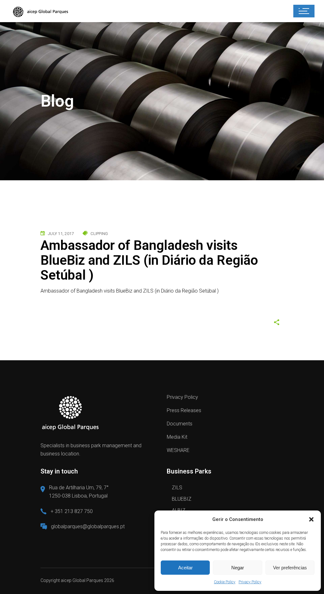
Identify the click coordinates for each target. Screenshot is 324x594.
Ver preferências (290, 567)
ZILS (177, 488)
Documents (179, 424)
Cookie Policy (224, 582)
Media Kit (177, 437)
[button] (311, 519)
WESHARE (178, 450)
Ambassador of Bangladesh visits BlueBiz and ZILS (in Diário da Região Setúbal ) (129, 291)
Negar (237, 567)
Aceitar (185, 567)
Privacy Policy (250, 582)
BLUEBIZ (181, 499)
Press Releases (184, 410)
